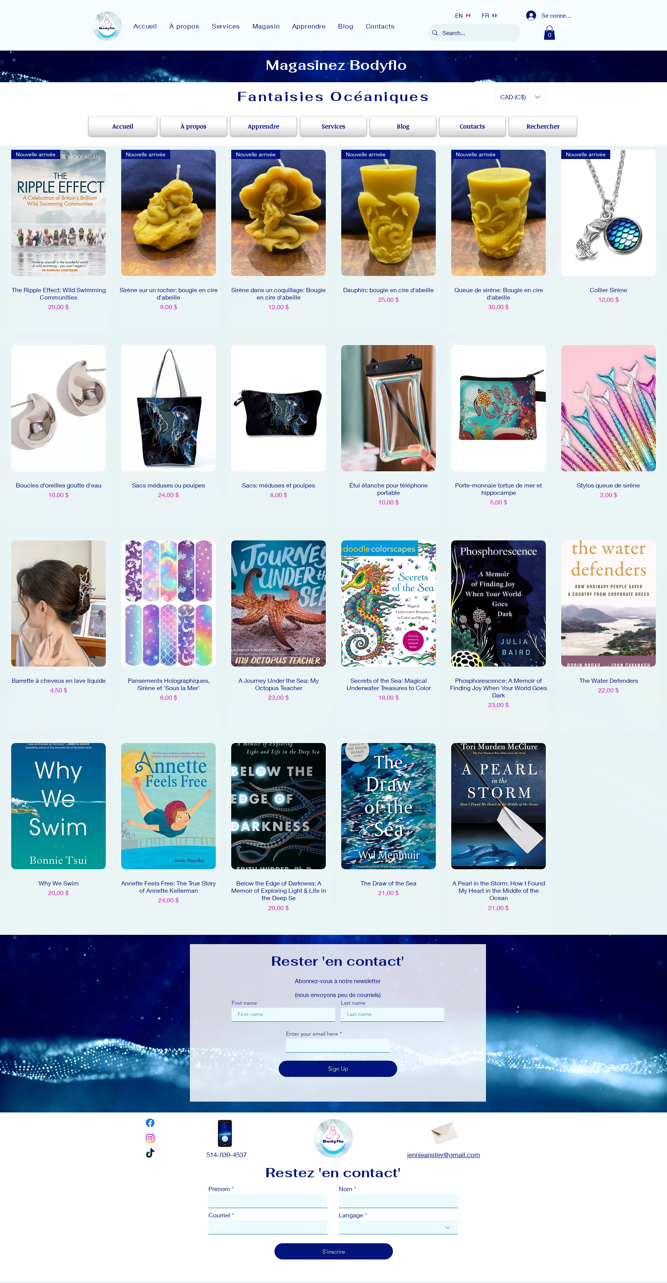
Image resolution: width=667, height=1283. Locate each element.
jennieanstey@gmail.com (443, 1155)
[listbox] (520, 96)
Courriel (219, 1215)
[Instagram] (150, 1138)
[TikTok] (150, 1153)
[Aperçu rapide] (58, 408)
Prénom (219, 1189)
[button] (549, 32)
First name (244, 1002)
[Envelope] (443, 1131)
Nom (345, 1189)
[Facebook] (150, 1123)
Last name (353, 1002)
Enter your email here (312, 1033)
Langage (351, 1215)
